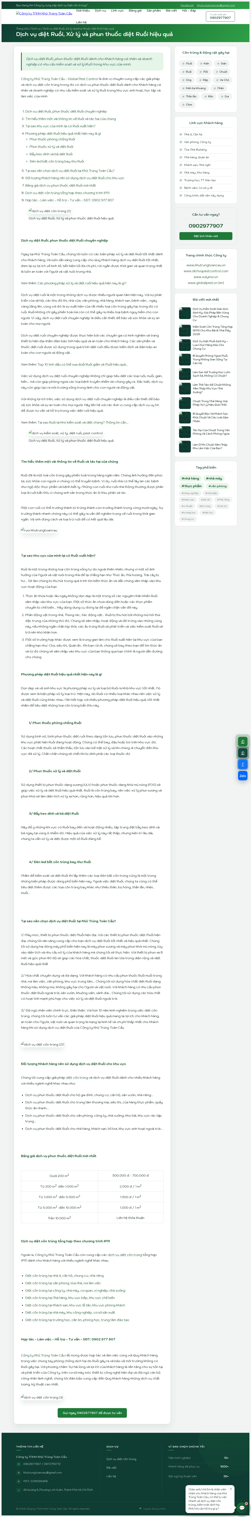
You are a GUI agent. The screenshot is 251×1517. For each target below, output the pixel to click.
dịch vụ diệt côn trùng (125, 1255)
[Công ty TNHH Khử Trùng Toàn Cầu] (44, 16)
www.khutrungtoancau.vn (206, 265)
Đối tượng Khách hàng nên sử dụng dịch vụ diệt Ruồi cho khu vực (74, 178)
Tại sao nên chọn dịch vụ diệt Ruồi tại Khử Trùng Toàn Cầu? (70, 171)
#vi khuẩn (187, 506)
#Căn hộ (222, 506)
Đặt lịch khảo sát (206, 236)
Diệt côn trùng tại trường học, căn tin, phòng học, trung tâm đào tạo (77, 1320)
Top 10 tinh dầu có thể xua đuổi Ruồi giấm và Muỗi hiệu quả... (83, 364)
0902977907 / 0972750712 (42, 1464)
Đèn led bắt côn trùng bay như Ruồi (57, 161)
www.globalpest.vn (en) (206, 283)
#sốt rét (205, 499)
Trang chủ (22, 28)
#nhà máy (214, 478)
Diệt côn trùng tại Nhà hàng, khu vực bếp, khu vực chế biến (70, 1298)
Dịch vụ (100, 10)
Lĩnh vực (117, 10)
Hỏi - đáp (189, 10)
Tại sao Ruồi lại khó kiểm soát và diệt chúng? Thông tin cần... (83, 422)
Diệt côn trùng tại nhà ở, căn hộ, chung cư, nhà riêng (64, 1275)
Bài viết (171, 10)
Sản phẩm (154, 10)
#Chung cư (188, 519)
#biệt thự (207, 512)
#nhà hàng (190, 478)
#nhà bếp (211, 493)
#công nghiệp (190, 493)
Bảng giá (135, 10)
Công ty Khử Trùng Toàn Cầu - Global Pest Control (59, 79)
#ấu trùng (204, 506)
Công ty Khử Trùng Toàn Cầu (43, 1355)
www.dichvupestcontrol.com (206, 271)
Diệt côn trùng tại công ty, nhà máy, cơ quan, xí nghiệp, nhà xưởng (75, 1290)
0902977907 (220, 16)
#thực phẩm (192, 486)
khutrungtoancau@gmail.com (216, 5)
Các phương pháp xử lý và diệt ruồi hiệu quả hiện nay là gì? (82, 283)
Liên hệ (81, 22)
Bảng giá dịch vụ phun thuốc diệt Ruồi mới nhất (60, 185)
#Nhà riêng (223, 499)
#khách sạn (188, 499)
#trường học (189, 512)
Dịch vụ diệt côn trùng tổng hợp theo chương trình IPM (67, 193)
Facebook (187, 5)
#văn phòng (217, 486)
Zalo (243, 775)
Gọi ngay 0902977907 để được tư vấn (92, 1413)
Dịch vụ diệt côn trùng (121, 1459)
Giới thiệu (83, 10)
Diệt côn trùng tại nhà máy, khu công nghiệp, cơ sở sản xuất (70, 1312)
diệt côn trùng (77, 1077)
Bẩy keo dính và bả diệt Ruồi (51, 154)
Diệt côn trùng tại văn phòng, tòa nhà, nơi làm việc (63, 1283)
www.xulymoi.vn (206, 277)
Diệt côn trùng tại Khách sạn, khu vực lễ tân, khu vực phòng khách (75, 1305)
